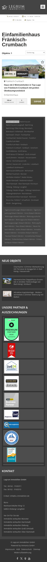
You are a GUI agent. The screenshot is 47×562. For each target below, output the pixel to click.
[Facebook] (17, 559)
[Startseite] (13, 7)
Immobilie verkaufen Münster (16, 519)
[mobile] (42, 7)
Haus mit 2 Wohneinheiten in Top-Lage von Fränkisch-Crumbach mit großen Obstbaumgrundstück (22, 88)
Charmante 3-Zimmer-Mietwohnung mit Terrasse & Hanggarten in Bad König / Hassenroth (29, 269)
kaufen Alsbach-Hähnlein (24, 229)
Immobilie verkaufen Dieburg (16, 525)
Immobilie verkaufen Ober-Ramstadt (19, 532)
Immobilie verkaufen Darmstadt (17, 522)
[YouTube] (29, 559)
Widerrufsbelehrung (22, 552)
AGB (18, 549)
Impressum (10, 549)
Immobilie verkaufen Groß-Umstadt (18, 528)
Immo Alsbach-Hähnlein (32, 213)
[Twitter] (21, 559)
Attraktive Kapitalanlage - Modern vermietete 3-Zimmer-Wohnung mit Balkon (28, 294)
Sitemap (36, 549)
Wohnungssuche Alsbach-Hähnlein (27, 220)
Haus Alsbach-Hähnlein (24, 226)
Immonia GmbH (27, 545)
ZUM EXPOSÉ (38, 101)
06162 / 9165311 (14, 16)
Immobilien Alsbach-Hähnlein (28, 233)
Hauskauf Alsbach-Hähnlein (14, 236)
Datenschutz (26, 549)
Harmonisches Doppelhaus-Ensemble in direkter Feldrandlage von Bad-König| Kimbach (28, 281)
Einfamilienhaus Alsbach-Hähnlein (23, 239)
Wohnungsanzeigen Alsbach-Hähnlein (18, 223)
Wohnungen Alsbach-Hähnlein (15, 216)
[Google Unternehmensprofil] (25, 559)
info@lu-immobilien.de (19, 496)
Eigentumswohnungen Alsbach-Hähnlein (19, 210)
